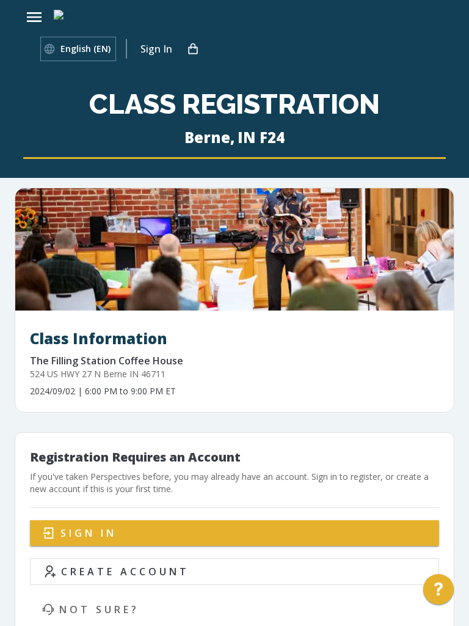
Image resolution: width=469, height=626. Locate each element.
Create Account (125, 571)
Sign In (156, 49)
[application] (438, 592)
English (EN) (85, 48)
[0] (193, 49)
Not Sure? (99, 609)
